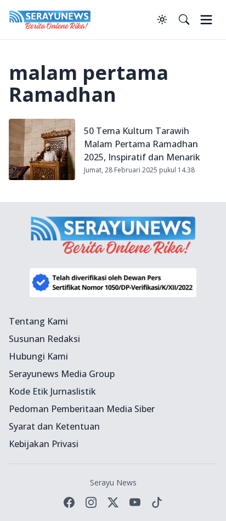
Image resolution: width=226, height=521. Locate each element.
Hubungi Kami (38, 356)
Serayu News (113, 482)
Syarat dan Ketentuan (54, 426)
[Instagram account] (91, 502)
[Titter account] (113, 502)
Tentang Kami (38, 321)
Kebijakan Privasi (43, 444)
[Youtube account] (134, 502)
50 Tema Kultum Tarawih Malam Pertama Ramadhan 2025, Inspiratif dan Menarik (142, 144)
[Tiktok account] (156, 502)
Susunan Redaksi (44, 339)
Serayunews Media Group (62, 374)
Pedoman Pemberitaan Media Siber (82, 409)
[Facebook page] (69, 502)
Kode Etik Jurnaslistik (52, 391)
